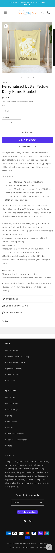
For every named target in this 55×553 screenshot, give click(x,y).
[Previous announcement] (5, 3)
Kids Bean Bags (11, 409)
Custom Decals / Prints (15, 362)
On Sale (8, 446)
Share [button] (7, 321)
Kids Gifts (9, 427)
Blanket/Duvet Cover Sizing (17, 356)
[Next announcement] (50, 3)
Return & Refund (12, 374)
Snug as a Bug (17, 543)
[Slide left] (22, 78)
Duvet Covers (11, 421)
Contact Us (10, 380)
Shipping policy (41, 547)
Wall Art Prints (11, 403)
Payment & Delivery (13, 368)
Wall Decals (10, 397)
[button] (5, 12)
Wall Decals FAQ (12, 350)
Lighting (8, 415)
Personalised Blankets (15, 433)
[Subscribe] (41, 502)
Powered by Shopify (29, 543)
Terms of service (28, 547)
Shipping (15, 101)
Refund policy (43, 543)
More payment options (27, 146)
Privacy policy (15, 547)
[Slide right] (33, 78)
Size (3, 105)
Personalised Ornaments (16, 440)
